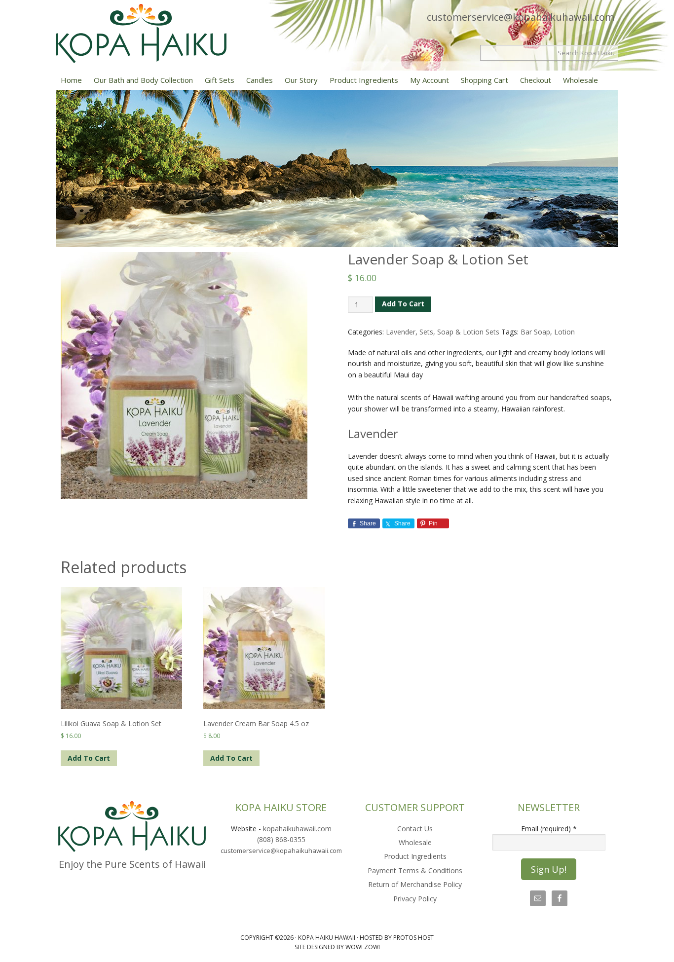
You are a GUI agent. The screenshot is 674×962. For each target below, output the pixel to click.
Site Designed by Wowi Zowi (337, 947)
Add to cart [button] (89, 758)
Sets (426, 331)
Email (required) (549, 828)
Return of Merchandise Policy (415, 884)
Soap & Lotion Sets (468, 331)
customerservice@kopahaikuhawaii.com (520, 17)
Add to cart (403, 303)
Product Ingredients (415, 856)
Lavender (400, 331)
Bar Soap (535, 331)
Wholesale (415, 842)
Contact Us (415, 828)
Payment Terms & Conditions (415, 870)
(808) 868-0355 (281, 839)
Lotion (564, 331)
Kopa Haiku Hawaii (159, 33)
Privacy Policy (415, 898)
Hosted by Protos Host (397, 937)
